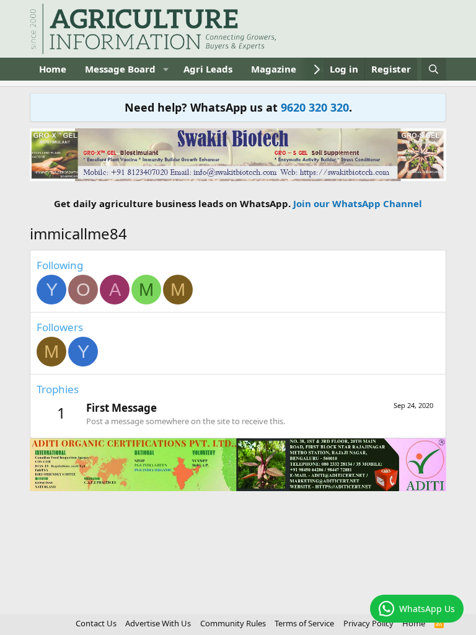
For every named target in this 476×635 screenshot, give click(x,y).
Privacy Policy (368, 623)
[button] (165, 69)
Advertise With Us (158, 623)
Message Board (120, 69)
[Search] (433, 69)
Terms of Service (304, 623)
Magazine (273, 69)
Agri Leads (207, 69)
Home (52, 69)
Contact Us (96, 623)
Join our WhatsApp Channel (357, 203)
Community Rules (233, 623)
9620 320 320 (315, 107)
